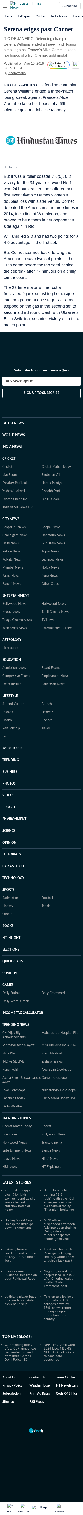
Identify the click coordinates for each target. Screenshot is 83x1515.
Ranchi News (11, 584)
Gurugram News (53, 543)
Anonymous (17, 73)
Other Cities (50, 584)
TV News (48, 620)
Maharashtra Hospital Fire (60, 1033)
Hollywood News (54, 603)
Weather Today (39, 1385)
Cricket (41, 16)
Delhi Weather (12, 1106)
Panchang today (13, 1098)
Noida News (50, 567)
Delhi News (10, 543)
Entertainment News (17, 1150)
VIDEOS (8, 795)
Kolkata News (12, 559)
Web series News (14, 628)
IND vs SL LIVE (13, 1061)
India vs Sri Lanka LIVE (18, 507)
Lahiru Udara (51, 499)
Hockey (7, 906)
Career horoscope (54, 1077)
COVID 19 (9, 973)
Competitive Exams (16, 676)
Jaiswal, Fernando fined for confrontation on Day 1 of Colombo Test (21, 1254)
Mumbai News (12, 567)
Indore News (11, 551)
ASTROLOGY (11, 640)
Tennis (46, 906)
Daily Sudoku (11, 993)
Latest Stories (16, 1182)
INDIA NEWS (12, 447)
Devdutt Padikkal (14, 483)
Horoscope (10, 648)
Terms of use (65, 1377)
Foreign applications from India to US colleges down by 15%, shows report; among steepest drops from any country (58, 1308)
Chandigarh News (14, 535)
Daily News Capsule (19, 381)
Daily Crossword (53, 993)
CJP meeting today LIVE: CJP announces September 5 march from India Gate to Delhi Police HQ (20, 1352)
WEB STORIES (12, 748)
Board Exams (51, 668)
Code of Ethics (66, 1393)
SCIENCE (8, 830)
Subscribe (69, 6)
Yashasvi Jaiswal (13, 491)
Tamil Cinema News (55, 612)
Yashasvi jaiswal (52, 1061)
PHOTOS (9, 783)
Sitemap (8, 1401)
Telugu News (11, 1158)
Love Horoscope (13, 1090)
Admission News (14, 668)
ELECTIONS (10, 949)
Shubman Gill (51, 475)
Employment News (55, 676)
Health (7, 720)
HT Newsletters (67, 1385)
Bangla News (51, 1150)
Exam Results (11, 684)
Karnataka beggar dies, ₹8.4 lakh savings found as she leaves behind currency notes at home (20, 1199)
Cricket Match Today (56, 466)
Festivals (47, 712)
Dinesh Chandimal (15, 499)
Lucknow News (52, 559)
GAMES (8, 985)
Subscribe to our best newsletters (41, 370)
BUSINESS (10, 771)
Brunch (47, 704)
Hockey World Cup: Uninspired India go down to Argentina (19, 1223)
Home (8, 16)
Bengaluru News (14, 527)
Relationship (11, 728)
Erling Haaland (52, 1053)
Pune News (50, 575)
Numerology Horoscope (59, 1090)
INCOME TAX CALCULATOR (22, 1013)
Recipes (47, 720)
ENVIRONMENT (14, 819)
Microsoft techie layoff (18, 1045)
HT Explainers (51, 1167)
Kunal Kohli (10, 1069)
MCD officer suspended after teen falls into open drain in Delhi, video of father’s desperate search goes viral (60, 1229)
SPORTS (8, 890)
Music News (11, 612)
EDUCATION (11, 659)
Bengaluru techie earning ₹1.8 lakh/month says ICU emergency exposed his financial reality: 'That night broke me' (59, 1199)
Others (7, 914)
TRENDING (10, 760)
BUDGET (8, 807)
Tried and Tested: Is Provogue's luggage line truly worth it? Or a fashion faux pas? (59, 1254)
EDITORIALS (11, 854)
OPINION (9, 842)
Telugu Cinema (52, 1142)
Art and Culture (13, 704)
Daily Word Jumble (16, 1001)
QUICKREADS (12, 961)
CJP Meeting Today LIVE (59, 1098)
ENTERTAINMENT (15, 595)
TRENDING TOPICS (16, 1118)
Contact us (37, 1377)
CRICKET (8, 458)
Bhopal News (51, 527)
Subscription (11, 1393)
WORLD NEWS (13, 435)
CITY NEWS (10, 519)
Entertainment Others (57, 628)
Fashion (7, 712)
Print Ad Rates (39, 1393)
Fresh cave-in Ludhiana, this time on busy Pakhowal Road (21, 1274)
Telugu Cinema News (17, 620)
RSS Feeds (36, 1401)
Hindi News (50, 1158)
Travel (46, 728)
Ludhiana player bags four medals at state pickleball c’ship (20, 1300)
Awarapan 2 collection (57, 1069)
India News (59, 16)
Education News (53, 684)
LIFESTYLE (10, 696)
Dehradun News (53, 535)
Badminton (10, 898)
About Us (9, 1377)
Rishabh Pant (51, 491)
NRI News (9, 1167)
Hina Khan (9, 1053)
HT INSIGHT (11, 937)
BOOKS (8, 926)
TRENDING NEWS (15, 1024)
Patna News (10, 575)
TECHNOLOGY (13, 878)
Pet (4, 736)
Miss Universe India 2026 (59, 1045)
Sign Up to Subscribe (41, 393)
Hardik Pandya (52, 483)
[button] (5, 6)
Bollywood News (14, 603)
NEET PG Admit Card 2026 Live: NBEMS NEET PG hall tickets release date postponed (59, 1352)
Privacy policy (12, 1385)
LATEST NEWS (13, 423)
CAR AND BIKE (13, 866)
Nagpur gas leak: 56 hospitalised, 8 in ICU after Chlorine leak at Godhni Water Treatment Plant (59, 1278)
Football (47, 898)
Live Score (9, 475)
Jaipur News (50, 551)
